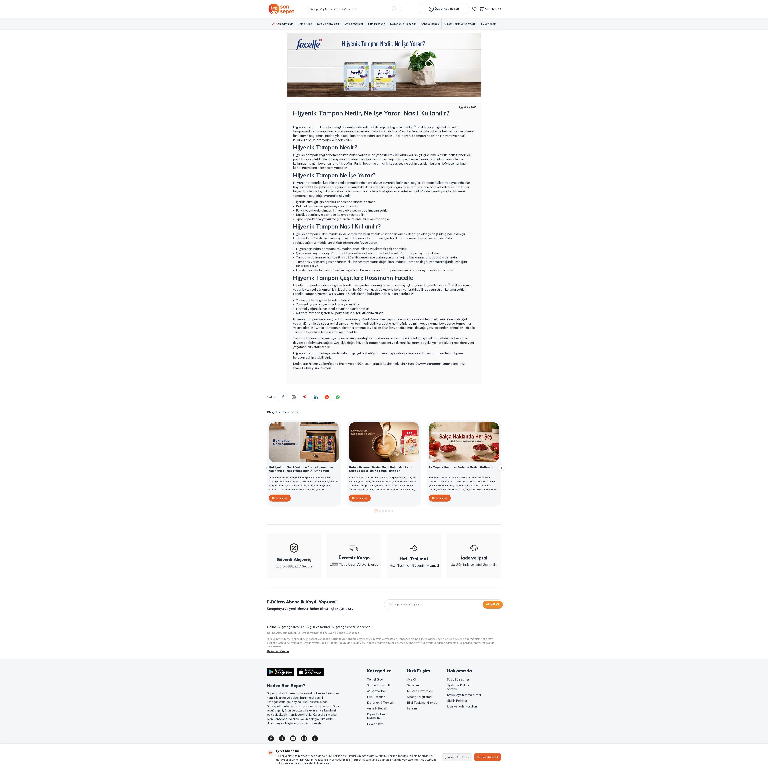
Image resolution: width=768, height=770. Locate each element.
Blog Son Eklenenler (283, 412)
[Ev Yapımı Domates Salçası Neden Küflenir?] (464, 442)
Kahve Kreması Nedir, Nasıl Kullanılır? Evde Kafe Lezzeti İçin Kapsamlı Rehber (380, 468)
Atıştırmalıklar (354, 24)
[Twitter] (282, 738)
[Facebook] (271, 738)
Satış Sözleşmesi (458, 679)
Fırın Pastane (376, 24)
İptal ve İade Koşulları (462, 706)
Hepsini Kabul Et (487, 757)
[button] (376, 511)
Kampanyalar (284, 24)
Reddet (356, 759)
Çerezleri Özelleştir (457, 757)
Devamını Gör (280, 497)
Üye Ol (411, 679)
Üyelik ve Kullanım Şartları (459, 687)
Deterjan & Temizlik (403, 24)
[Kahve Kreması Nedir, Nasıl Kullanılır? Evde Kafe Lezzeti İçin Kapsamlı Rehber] (384, 442)
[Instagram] (304, 738)
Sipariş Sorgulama (419, 697)
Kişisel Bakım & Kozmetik (460, 24)
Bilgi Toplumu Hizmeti (422, 702)
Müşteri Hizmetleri (420, 691)
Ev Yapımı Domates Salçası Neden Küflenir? (461, 467)
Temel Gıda (305, 24)
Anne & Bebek (430, 24)
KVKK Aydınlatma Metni (464, 695)
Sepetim (413, 685)
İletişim (412, 708)
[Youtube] (293, 738)
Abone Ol (493, 604)
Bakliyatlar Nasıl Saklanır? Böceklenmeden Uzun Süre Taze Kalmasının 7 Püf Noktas (301, 468)
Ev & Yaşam (488, 24)
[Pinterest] (315, 738)
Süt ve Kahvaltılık (328, 24)
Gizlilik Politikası (457, 700)
